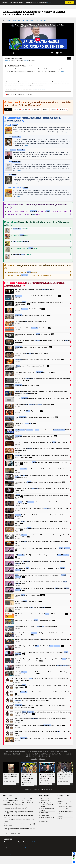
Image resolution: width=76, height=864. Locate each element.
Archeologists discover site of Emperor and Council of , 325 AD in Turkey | (37, 211)
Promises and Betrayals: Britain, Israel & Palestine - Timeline (11, 776)
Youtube (71, 848)
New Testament (63, 806)
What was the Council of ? (17, 188)
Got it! (69, 2)
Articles (14, 20)
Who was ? (13, 137)
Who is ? (15, 150)
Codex (61, 813)
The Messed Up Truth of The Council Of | (23, 214)
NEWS (7, 796)
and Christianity (21, 228)
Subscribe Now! (33, 842)
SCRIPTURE (63, 796)
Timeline (32, 20)
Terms (19, 848)
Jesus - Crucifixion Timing (47, 817)
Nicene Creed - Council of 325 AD (25, 248)
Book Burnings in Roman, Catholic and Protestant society (47, 804)
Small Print (6, 850)
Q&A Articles (21, 20)
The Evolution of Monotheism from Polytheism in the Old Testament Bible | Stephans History (27, 779)
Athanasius (9, 120)
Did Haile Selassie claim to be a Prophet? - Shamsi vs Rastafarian (65, 776)
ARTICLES (44, 796)
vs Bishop (21, 241)
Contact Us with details (39, 89)
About (4, 848)
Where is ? (11, 125)
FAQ (27, 20)
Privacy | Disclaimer (26, 848)
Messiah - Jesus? (45, 815)
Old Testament (63, 803)
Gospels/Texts (63, 811)
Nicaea (25, 118)
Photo (36, 20)
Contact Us (13, 848)
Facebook (57, 848)
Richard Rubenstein (51, 118)
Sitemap (33, 848)
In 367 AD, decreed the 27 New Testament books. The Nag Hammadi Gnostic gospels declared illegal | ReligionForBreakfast (42, 673)
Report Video (29, 94)
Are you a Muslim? (45, 798)
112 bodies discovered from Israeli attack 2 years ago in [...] (19, 824)
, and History (22, 254)
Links (45, 20)
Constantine (35, 118)
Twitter (64, 848)
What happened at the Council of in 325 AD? (22, 272)
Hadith (61, 818)
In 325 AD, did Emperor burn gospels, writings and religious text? (29, 275)
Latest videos (27, 789)
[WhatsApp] (74, 859)
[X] (74, 856)
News (9, 20)
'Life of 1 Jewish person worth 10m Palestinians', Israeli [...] (19, 828)
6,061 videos (36, 789)
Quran (60, 816)
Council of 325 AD (20, 235)
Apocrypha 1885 (63, 808)
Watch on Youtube (11, 94)
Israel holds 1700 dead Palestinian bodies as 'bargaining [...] (19, 819)
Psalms (61, 801)
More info (49, 2)
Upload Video (21, 94)
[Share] (74, 862)
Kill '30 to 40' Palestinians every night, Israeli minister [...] (18, 815)
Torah (60, 798)
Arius (18, 120)
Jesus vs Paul (44, 812)
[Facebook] (74, 853)
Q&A (8, 848)
